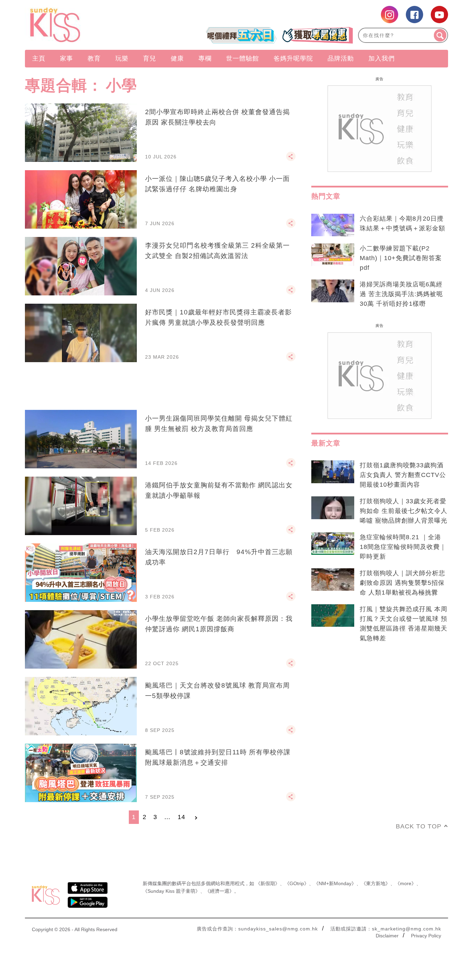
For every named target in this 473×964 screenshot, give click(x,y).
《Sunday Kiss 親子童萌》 (171, 891)
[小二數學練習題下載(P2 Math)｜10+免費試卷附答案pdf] (332, 255)
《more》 (405, 883)
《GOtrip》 (297, 883)
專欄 (205, 58)
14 (181, 817)
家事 (66, 58)
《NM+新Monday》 (335, 883)
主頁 (38, 58)
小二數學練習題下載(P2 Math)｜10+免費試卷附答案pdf (401, 258)
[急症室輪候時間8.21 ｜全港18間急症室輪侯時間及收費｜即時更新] (332, 543)
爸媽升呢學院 (293, 58)
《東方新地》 (375, 883)
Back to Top (418, 826)
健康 (177, 58)
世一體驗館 (242, 58)
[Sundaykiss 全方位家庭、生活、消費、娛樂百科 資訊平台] (88, 25)
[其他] (291, 159)
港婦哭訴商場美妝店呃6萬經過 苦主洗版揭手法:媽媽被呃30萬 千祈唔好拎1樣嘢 (401, 294)
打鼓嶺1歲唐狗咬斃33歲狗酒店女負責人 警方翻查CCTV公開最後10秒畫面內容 (403, 475)
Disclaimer (387, 935)
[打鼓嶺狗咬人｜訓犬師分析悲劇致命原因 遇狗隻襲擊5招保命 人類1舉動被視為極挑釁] (332, 579)
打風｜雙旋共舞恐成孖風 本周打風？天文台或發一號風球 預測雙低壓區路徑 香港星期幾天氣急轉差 (403, 624)
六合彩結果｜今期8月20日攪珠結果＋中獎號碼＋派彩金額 (402, 223)
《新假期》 (268, 883)
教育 (94, 58)
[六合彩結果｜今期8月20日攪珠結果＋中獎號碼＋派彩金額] (332, 225)
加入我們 (381, 58)
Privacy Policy (426, 935)
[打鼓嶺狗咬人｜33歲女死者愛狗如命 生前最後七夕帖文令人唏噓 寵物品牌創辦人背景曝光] (332, 507)
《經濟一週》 (219, 891)
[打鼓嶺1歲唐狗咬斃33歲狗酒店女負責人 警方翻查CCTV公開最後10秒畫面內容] (332, 471)
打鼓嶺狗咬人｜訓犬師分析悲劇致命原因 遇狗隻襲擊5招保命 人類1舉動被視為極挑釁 (402, 583)
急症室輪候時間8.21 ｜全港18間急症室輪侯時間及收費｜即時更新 (403, 547)
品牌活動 (341, 58)
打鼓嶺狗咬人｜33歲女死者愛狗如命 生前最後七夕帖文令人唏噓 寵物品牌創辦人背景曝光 (403, 511)
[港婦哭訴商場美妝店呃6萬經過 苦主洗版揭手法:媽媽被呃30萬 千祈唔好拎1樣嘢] (332, 290)
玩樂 (121, 58)
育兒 (149, 58)
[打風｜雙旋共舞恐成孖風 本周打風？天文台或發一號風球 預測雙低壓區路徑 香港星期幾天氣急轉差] (332, 615)
